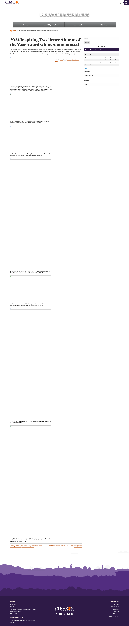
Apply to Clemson (114, 616)
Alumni (69, 60)
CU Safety (116, 609)
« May (85, 68)
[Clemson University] (12, 3)
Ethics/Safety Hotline (16, 611)
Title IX (12, 607)
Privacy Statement (15, 614)
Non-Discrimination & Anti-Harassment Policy (23, 609)
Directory (116, 611)
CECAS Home (103, 25)
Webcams (116, 614)
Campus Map (115, 607)
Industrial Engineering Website (51, 25)
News (14, 30)
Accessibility (13, 604)
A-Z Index (116, 604)
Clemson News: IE (77, 25)
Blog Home (26, 25)
